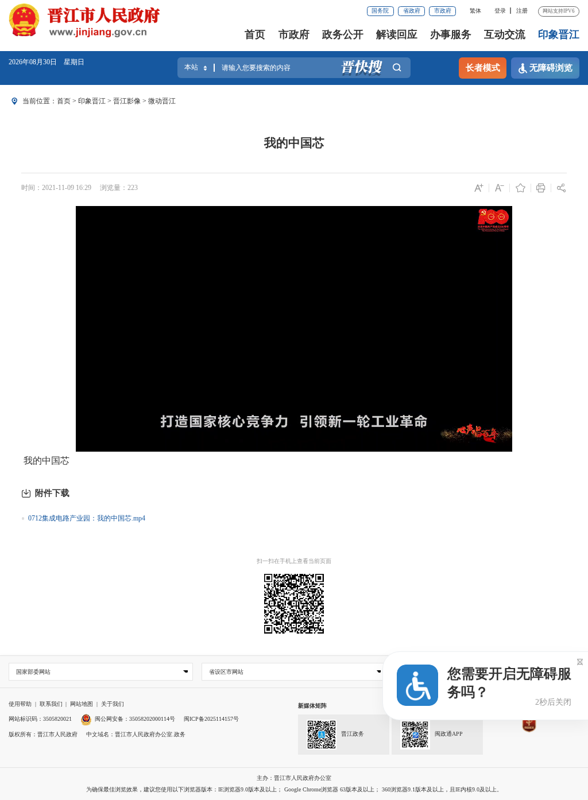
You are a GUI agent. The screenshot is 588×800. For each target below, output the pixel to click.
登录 (500, 10)
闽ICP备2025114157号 (211, 719)
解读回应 (396, 34)
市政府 (442, 10)
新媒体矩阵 (312, 705)
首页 (255, 34)
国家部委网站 (33, 672)
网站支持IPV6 (559, 11)
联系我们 (51, 704)
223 (132, 188)
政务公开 (342, 34)
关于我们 (112, 704)
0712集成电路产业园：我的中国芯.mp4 (86, 518)
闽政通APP (449, 734)
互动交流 (504, 34)
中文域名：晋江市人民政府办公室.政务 (135, 734)
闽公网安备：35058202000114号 (135, 719)
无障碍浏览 (550, 67)
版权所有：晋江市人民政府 (43, 734)
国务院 (380, 10)
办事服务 (450, 34)
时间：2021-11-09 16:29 (56, 188)
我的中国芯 (294, 143)
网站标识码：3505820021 (40, 719)
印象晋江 (558, 34)
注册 (522, 10)
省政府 (411, 10)
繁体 (475, 10)
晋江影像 (127, 101)
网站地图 (81, 704)
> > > (116, 101)
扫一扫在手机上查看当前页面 (294, 561)
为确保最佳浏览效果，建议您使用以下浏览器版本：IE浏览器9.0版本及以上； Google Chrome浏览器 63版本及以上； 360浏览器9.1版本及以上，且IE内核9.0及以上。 (294, 789)
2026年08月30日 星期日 (46, 62)
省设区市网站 (226, 672)
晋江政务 (352, 734)
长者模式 (483, 67)
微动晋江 (162, 101)
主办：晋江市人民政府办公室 (294, 778)
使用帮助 (20, 704)
